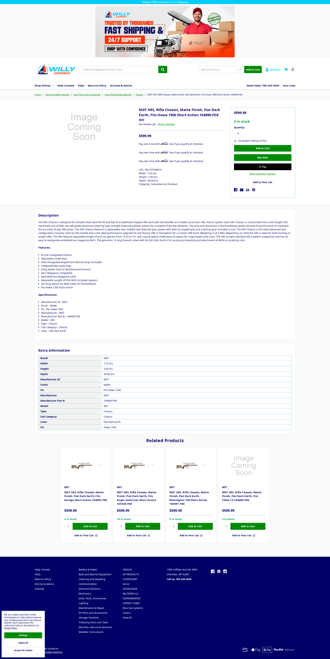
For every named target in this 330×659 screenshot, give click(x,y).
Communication (88, 584)
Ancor (126, 584)
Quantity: (239, 127)
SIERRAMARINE (131, 598)
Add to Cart (253, 69)
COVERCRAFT (130, 579)
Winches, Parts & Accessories (95, 627)
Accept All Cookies (23, 650)
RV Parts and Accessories (93, 612)
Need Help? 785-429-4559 (263, 85)
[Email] (241, 190)
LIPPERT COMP (131, 603)
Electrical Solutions (90, 588)
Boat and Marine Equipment (95, 574)
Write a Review (166, 124)
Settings (23, 635)
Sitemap (39, 588)
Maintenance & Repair (91, 608)
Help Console (65, 85)
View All (127, 617)
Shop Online (43, 85)
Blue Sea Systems (133, 608)
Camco (126, 612)
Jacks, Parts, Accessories (92, 598)
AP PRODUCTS (131, 574)
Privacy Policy (10, 628)
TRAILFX (127, 569)
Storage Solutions (89, 617)
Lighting (83, 603)
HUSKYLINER (130, 588)
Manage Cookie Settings (49, 652)
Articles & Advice (121, 85)
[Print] (247, 190)
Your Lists (289, 85)
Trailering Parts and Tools (93, 622)
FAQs (81, 85)
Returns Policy (97, 85)
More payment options (263, 173)
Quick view (86, 465)
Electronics (85, 593)
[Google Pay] (263, 166)
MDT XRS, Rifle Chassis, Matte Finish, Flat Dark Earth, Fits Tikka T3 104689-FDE (241, 496)
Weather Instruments (91, 632)
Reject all (23, 642)
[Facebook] (235, 190)
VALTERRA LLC (131, 593)
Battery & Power (88, 569)
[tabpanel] (85, 495)
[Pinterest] (253, 190)
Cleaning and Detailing (92, 579)
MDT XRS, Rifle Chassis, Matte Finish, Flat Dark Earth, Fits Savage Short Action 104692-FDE (85, 496)
